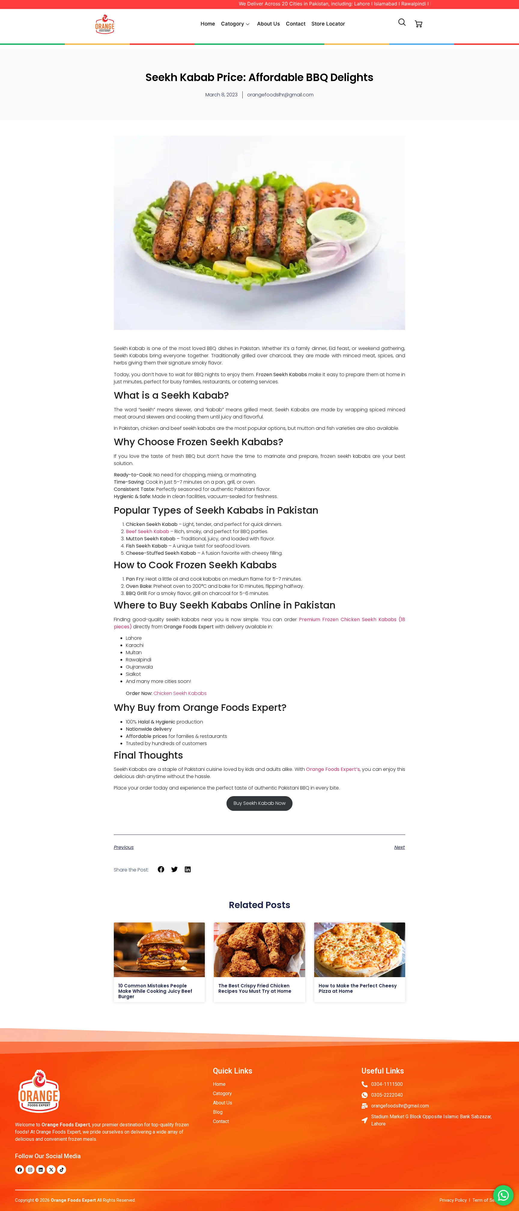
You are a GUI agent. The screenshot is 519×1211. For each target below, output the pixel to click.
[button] (402, 24)
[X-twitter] (51, 1169)
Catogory (232, 24)
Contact (295, 24)
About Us (268, 24)
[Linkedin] (40, 1169)
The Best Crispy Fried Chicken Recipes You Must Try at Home (255, 988)
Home (208, 24)
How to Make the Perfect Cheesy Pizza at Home (358, 988)
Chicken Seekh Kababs (180, 693)
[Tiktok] (61, 1169)
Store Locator (328, 24)
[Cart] (418, 24)
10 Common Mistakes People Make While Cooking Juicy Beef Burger (155, 991)
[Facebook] (19, 1169)
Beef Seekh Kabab (147, 531)
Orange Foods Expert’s (333, 769)
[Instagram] (30, 1169)
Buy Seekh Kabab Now (260, 803)
